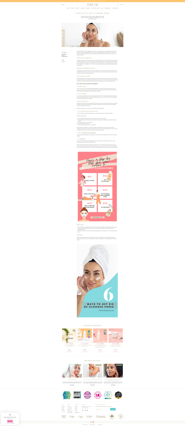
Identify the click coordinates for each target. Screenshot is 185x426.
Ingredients (69, 409)
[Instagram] (82, 410)
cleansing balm (82, 88)
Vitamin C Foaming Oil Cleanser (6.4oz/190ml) (85, 346)
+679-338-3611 (90, 406)
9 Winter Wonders (72, 379)
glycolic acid (101, 97)
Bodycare (88, 8)
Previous (61, 340)
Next (123, 340)
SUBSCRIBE (113, 409)
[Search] (118, 4)
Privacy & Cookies (99, 424)
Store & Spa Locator (95, 8)
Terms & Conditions (92, 424)
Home (68, 8)
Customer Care (115, 8)
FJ (63, 4)
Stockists (63, 409)
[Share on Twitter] (63, 61)
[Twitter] (85, 410)
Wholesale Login (77, 412)
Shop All (77, 8)
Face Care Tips (64, 54)
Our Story (69, 406)
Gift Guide (72, 8)
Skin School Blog (70, 412)
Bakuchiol (82, 138)
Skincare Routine (64, 56)
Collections (63, 406)
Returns (76, 409)
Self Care (63, 55)
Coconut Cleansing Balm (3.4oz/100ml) (69, 346)
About (102, 8)
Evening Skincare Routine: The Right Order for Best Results (113, 380)
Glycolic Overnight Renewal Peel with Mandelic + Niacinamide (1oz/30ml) (100, 346)
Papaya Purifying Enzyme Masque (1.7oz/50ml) (115, 346)
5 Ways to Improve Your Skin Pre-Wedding (92, 379)
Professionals (108, 8)
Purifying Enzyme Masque (89, 132)
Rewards (76, 406)
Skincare (82, 8)
